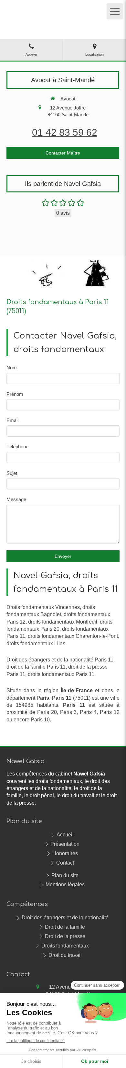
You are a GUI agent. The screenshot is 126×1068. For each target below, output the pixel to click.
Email (12, 420)
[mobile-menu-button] (115, 11)
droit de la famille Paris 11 (36, 667)
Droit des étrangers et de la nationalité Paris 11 (59, 659)
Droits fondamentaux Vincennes (43, 607)
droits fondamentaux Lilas (35, 643)
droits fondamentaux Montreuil (62, 622)
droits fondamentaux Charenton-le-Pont (73, 636)
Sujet (11, 473)
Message (16, 499)
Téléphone (17, 446)
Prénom (14, 394)
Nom (11, 367)
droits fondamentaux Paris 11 (61, 674)
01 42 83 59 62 (64, 132)
